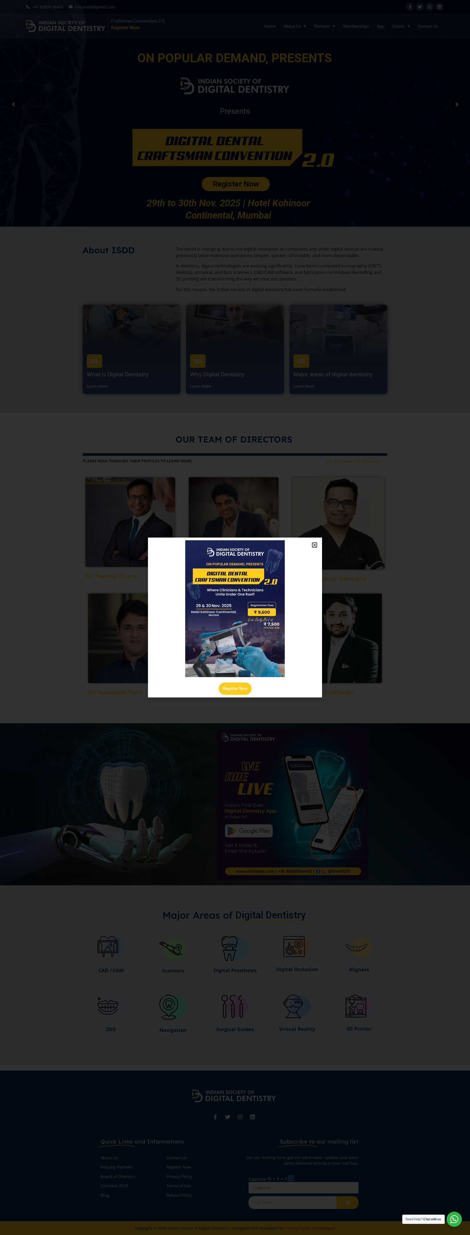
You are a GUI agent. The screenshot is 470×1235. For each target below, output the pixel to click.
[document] (235, 617)
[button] (315, 545)
